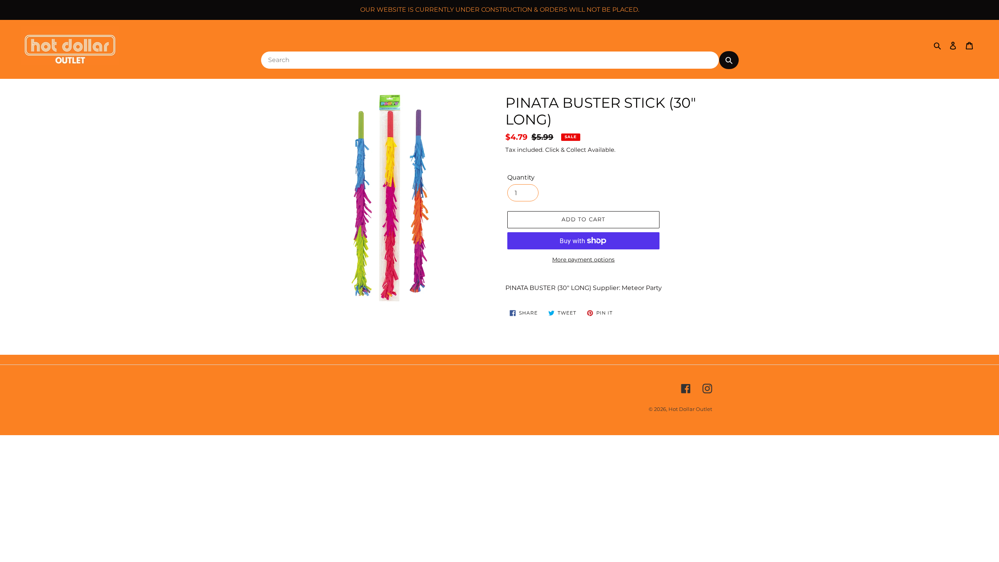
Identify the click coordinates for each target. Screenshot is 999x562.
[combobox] (490, 60)
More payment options (583, 259)
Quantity (521, 177)
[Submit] (729, 60)
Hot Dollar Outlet (690, 409)
